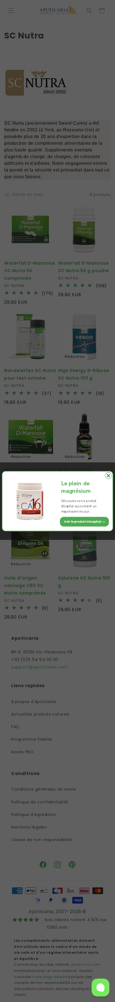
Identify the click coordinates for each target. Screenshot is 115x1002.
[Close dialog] (108, 475)
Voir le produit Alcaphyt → (84, 521)
